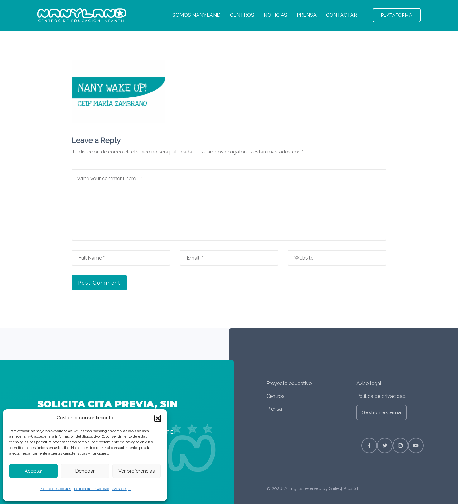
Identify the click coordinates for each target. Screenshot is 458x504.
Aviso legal (121, 489)
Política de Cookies (55, 489)
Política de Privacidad (91, 489)
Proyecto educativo (289, 383)
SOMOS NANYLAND (196, 15)
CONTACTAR (341, 15)
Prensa (274, 409)
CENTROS (242, 15)
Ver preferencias (136, 471)
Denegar (85, 471)
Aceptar (33, 471)
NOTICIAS (275, 15)
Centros (275, 396)
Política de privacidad (381, 396)
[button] (158, 418)
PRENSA (307, 15)
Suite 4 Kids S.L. (344, 488)
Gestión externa (381, 412)
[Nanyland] (81, 15)
